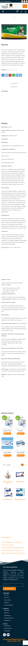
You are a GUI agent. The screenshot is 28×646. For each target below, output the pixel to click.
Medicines (6, 612)
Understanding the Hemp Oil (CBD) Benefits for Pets (12, 547)
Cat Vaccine (14, 69)
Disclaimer (6, 602)
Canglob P (20, 430)
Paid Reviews (7, 625)
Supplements (7, 620)
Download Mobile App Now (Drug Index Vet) (14, 640)
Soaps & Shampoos (8, 618)
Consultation (7, 630)
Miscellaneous (7, 615)
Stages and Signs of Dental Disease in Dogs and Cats (13, 553)
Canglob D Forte (7, 430)
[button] (3, 11)
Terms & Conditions (8, 605)
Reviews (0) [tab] (14, 86)
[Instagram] (24, 1)
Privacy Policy (7, 600)
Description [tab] (14, 83)
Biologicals (9, 69)
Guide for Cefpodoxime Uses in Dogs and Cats (11, 542)
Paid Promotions (8, 628)
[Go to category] (22, 465)
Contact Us (6, 597)
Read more (7, 433)
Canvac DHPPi (7, 452)
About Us (6, 595)
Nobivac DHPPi (20, 452)
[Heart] (21, 11)
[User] (25, 11)
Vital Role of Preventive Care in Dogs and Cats (11, 550)
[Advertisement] (14, 108)
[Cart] (17, 11)
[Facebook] (22, 1)
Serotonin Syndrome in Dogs (7, 545)
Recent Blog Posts (6, 537)
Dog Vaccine (9, 428)
